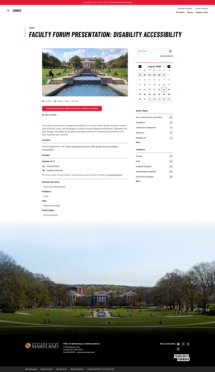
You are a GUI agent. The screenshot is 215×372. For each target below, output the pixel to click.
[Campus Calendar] (17, 10)
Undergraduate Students (154, 172)
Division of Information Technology (54, 187)
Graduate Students (154, 166)
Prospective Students (154, 177)
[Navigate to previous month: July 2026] (140, 66)
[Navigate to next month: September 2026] (169, 66)
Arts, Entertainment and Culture (154, 117)
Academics (154, 122)
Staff (154, 161)
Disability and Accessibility (51, 205)
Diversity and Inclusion (50, 215)
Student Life (154, 138)
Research (154, 133)
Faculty (154, 156)
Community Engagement (154, 128)
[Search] (170, 51)
